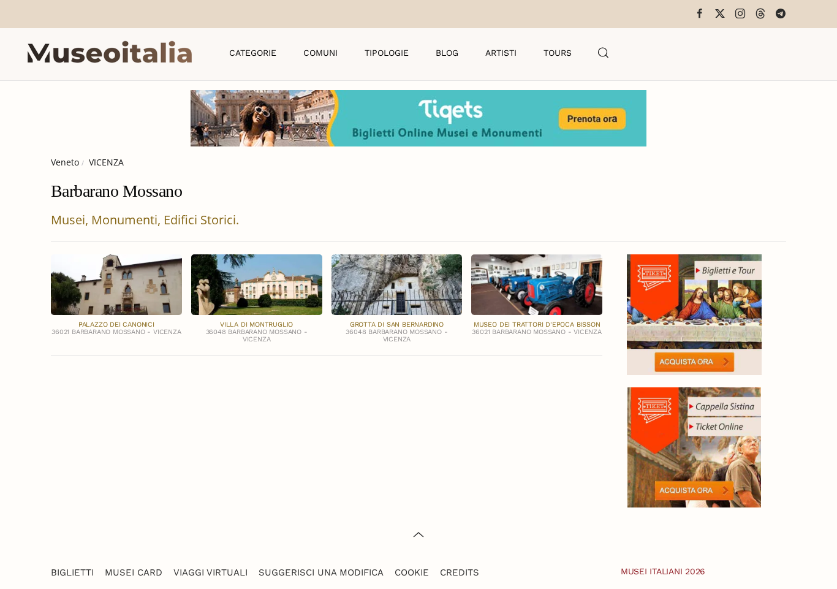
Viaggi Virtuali (210, 572)
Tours (557, 53)
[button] (603, 52)
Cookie (412, 572)
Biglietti (72, 572)
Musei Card (133, 572)
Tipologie (387, 53)
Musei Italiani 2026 (663, 571)
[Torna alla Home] (110, 52)
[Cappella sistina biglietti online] (694, 446)
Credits (459, 572)
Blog (447, 53)
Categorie (252, 53)
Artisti (501, 53)
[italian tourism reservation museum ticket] (418, 118)
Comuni (320, 53)
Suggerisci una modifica (321, 572)
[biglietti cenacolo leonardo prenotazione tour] (694, 313)
